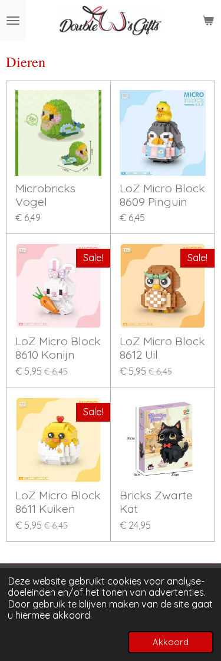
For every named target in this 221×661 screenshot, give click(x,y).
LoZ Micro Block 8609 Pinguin (162, 195)
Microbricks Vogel (45, 195)
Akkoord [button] (171, 641)
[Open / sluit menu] (13, 20)
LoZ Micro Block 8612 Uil (162, 348)
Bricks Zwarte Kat (156, 502)
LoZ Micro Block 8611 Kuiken (58, 502)
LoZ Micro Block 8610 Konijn (58, 348)
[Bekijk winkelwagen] (208, 20)
